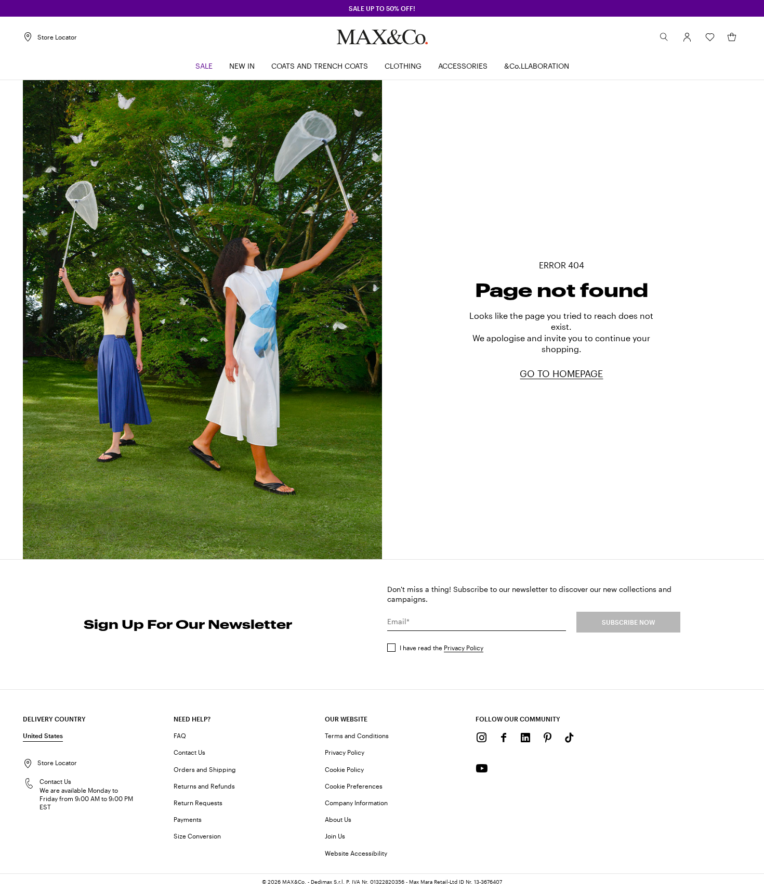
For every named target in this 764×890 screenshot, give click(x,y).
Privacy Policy (463, 647)
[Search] (664, 37)
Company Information (356, 802)
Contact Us (189, 752)
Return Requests (198, 802)
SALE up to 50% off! (382, 8)
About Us (338, 819)
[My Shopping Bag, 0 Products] (732, 37)
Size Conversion (197, 836)
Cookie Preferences (354, 786)
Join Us (335, 836)
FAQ (180, 735)
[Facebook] (503, 737)
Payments (188, 819)
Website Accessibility (356, 853)
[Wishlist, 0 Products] (710, 37)
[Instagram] (482, 737)
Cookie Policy (344, 769)
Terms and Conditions (357, 735)
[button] (687, 37)
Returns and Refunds (204, 786)
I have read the (441, 647)
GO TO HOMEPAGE (561, 373)
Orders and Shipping (205, 769)
